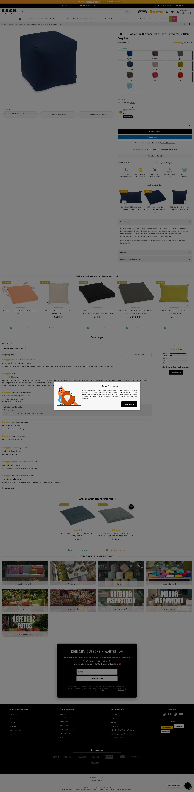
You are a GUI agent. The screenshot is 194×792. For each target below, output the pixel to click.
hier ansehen (131, 396)
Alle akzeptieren (129, 404)
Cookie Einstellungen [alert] (110, 386)
